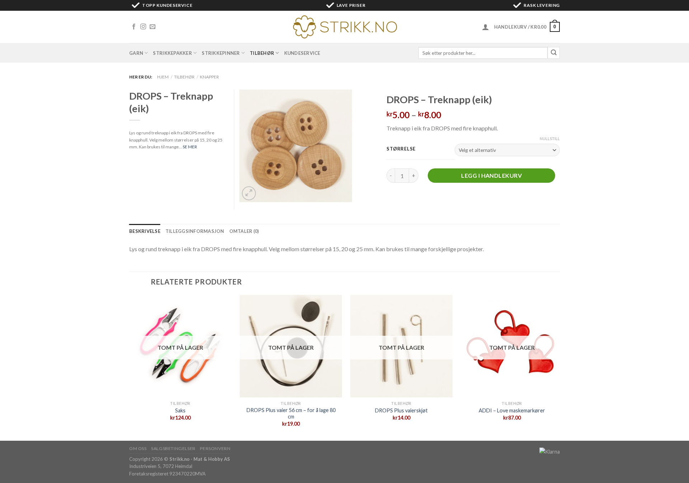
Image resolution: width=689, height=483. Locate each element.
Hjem (163, 77)
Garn (136, 53)
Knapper (209, 77)
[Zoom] (249, 193)
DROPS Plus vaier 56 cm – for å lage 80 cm (291, 413)
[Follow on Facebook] (134, 27)
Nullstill (550, 138)
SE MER (190, 146)
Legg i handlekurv (491, 175)
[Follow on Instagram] (143, 27)
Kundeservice (302, 53)
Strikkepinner (221, 53)
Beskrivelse (144, 231)
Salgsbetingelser (173, 448)
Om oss (138, 448)
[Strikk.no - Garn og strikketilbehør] (344, 27)
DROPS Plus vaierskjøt (401, 410)
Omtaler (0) (244, 231)
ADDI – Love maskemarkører (512, 410)
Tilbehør (262, 53)
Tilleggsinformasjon (194, 231)
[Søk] (554, 53)
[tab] (144, 231)
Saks (180, 410)
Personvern (215, 448)
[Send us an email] (152, 27)
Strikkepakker (172, 53)
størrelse (400, 149)
